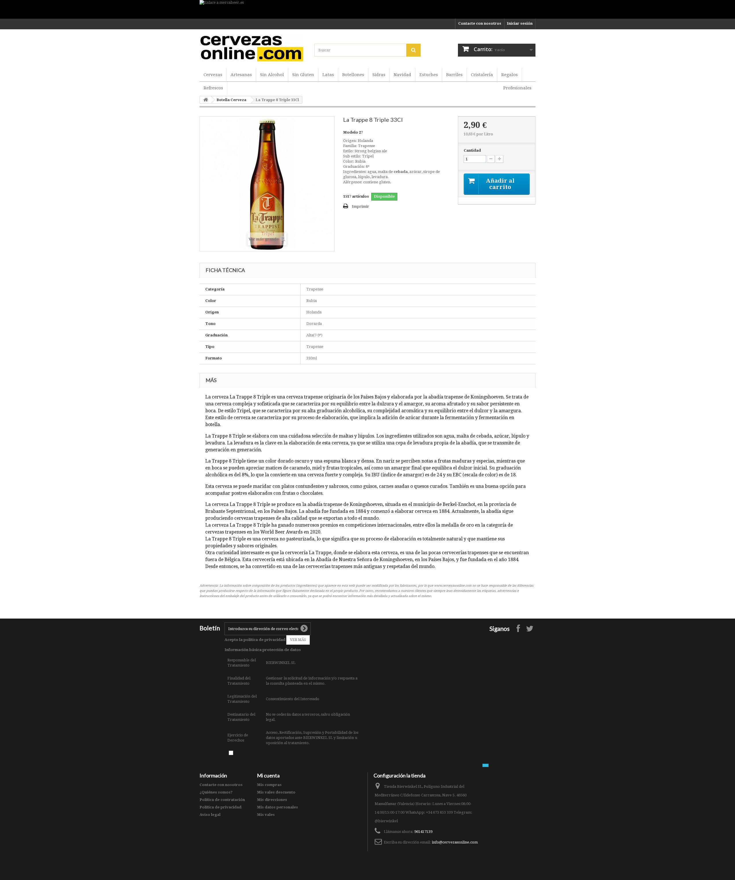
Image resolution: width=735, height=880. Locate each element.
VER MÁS (298, 640)
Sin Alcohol (272, 74)
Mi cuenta (268, 775)
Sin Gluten (303, 74)
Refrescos (213, 87)
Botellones (353, 74)
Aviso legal (210, 814)
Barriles (454, 74)
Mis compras (269, 785)
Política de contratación (222, 800)
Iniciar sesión (520, 23)
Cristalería (482, 74)
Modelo (350, 132)
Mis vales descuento (276, 792)
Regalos (509, 74)
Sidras (378, 74)
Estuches (428, 74)
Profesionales (517, 87)
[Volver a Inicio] (205, 99)
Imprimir (360, 206)
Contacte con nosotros (479, 23)
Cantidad (472, 150)
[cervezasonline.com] (253, 48)
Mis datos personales (277, 807)
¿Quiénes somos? (216, 792)
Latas (328, 74)
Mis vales (266, 814)
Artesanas (241, 74)
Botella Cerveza (231, 100)
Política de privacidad (220, 807)
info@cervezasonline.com (455, 842)
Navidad (402, 74)
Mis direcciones (272, 800)
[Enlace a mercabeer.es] (367, 9)
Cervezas (213, 74)
